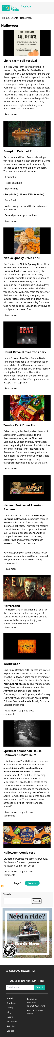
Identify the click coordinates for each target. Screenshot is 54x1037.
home (5, 17)
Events (14, 17)
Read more (11, 114)
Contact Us (32, 999)
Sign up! (39, 987)
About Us (31, 1002)
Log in (22, 710)
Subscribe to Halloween (2, 886)
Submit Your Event (36, 1006)
